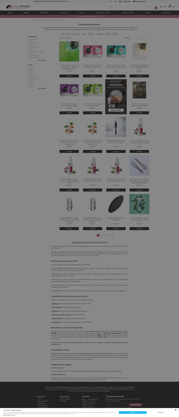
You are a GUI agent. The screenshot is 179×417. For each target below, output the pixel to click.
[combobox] (175, 409)
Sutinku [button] (133, 412)
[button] (59, 415)
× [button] (177, 409)
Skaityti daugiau (73, 413)
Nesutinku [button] (161, 412)
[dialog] (89, 412)
